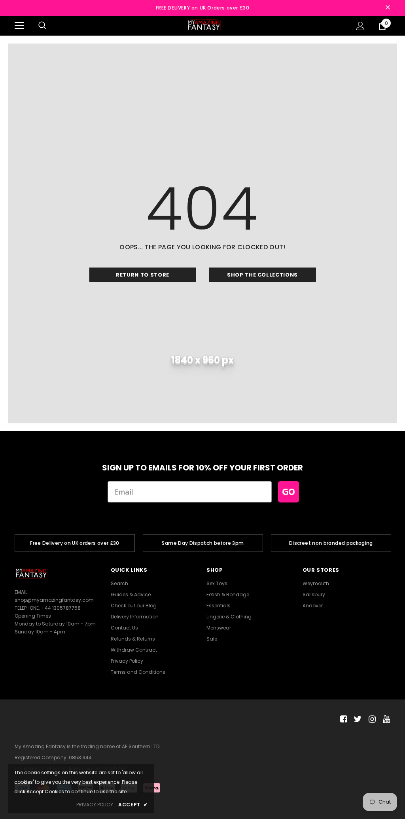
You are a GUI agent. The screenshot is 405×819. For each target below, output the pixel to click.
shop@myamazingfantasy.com (54, 600)
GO (288, 492)
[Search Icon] (42, 26)
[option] (75, 543)
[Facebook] (342, 719)
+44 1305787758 (61, 608)
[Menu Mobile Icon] (19, 25)
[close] (388, 8)
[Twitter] (356, 719)
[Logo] (204, 25)
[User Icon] (360, 26)
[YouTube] (385, 719)
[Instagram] (371, 719)
